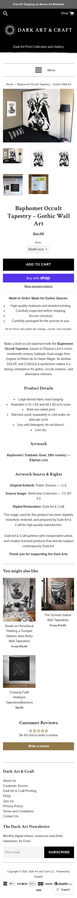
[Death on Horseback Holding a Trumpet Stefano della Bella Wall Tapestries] (19, 600)
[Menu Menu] (38, 70)
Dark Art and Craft (39, 871)
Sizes (38, 242)
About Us (9, 780)
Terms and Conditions (18, 811)
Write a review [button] (38, 746)
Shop (64, 13)
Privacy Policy (13, 806)
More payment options (38, 286)
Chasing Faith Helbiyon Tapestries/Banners (19, 697)
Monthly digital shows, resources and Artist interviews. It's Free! (32, 838)
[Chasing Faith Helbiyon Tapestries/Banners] (19, 671)
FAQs (7, 796)
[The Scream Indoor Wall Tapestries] (57, 594)
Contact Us (11, 816)
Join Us (8, 801)
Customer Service (15, 786)
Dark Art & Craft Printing (19, 791)
